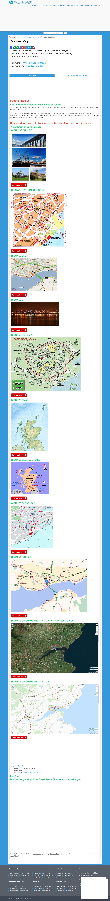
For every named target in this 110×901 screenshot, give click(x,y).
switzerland (88, 5)
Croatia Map (60, 890)
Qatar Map (36, 888)
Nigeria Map (68, 873)
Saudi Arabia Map (38, 875)
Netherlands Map (61, 881)
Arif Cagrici (19, 766)
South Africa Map (15, 873)
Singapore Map (14, 875)
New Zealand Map (14, 868)
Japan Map (49, 875)
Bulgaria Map (25, 875)
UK (50, 5)
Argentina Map (45, 890)
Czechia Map (37, 877)
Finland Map (22, 888)
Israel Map (36, 873)
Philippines (21, 877)
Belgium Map (13, 886)
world (34, 5)
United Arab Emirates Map (16, 881)
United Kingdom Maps (34, 63)
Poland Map (46, 877)
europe (29, 37)
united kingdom (38, 37)
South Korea (60, 877)
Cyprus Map (69, 877)
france (62, 5)
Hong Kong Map (46, 873)
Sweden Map (13, 888)
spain (81, 5)
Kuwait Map (60, 888)
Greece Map (44, 888)
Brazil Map (36, 890)
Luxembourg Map (70, 888)
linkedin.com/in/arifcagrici (33, 772)
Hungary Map (69, 875)
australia (44, 5)
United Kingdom (36, 66)
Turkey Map (35, 881)
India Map (13, 877)
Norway (21, 886)
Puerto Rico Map (71, 886)
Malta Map (60, 875)
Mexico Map (25, 873)
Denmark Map (23, 890)
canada (55, 5)
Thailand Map (60, 868)
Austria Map (35, 868)
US (38, 5)
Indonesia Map (70, 890)
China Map (60, 873)
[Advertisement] (55, 19)
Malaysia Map (14, 890)
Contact (81, 868)
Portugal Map (37, 886)
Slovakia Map (61, 886)
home (18, 37)
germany (69, 5)
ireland (96, 5)
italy (75, 5)
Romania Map (47, 886)
